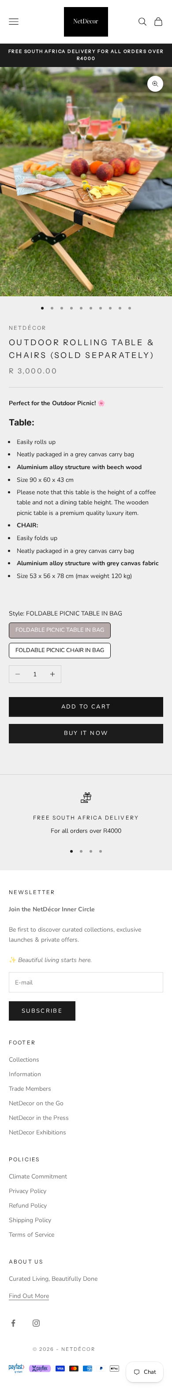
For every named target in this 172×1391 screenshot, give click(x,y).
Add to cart (86, 707)
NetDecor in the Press (39, 1118)
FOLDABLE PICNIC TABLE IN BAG (60, 628)
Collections (24, 1059)
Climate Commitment (38, 1176)
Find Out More (29, 1296)
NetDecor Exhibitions (37, 1132)
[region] (86, 814)
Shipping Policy (30, 1220)
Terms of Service (31, 1235)
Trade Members (30, 1089)
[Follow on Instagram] (36, 1323)
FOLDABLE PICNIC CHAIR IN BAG (59, 648)
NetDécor (27, 327)
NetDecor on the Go (36, 1103)
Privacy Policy (27, 1191)
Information (25, 1074)
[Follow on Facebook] (13, 1323)
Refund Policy (28, 1205)
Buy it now (86, 733)
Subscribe (42, 1011)
